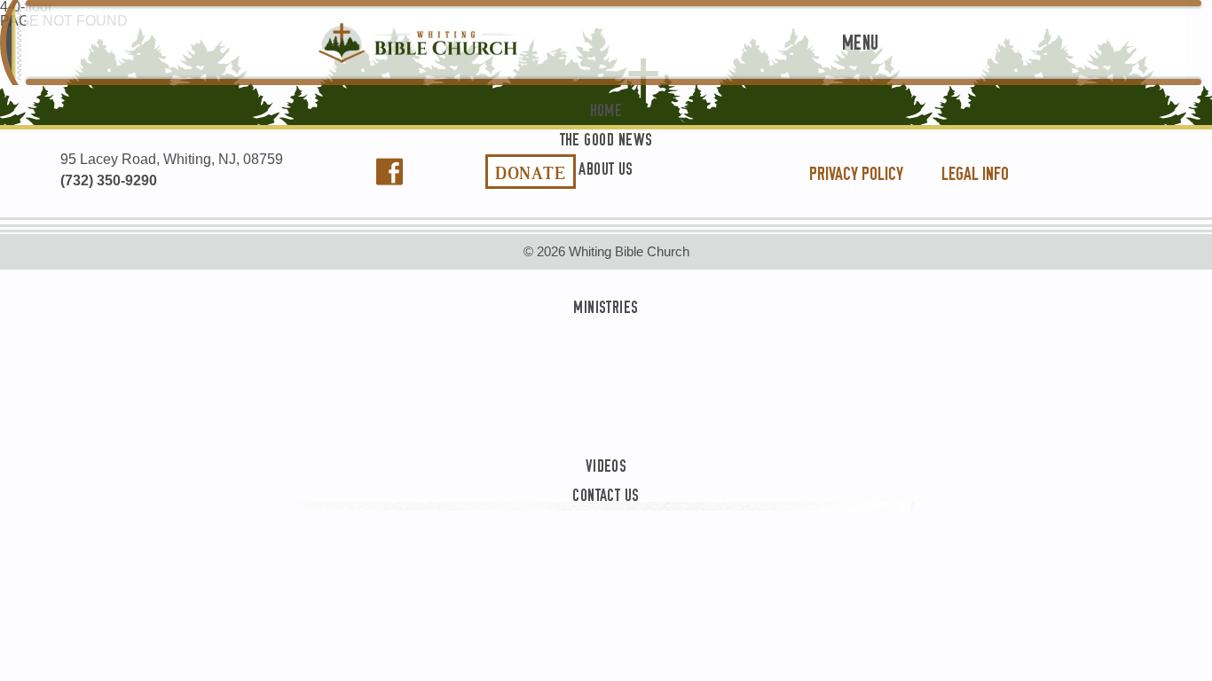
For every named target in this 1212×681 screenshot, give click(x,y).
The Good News (606, 124)
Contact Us (606, 480)
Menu (860, 43)
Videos (606, 451)
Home (606, 95)
